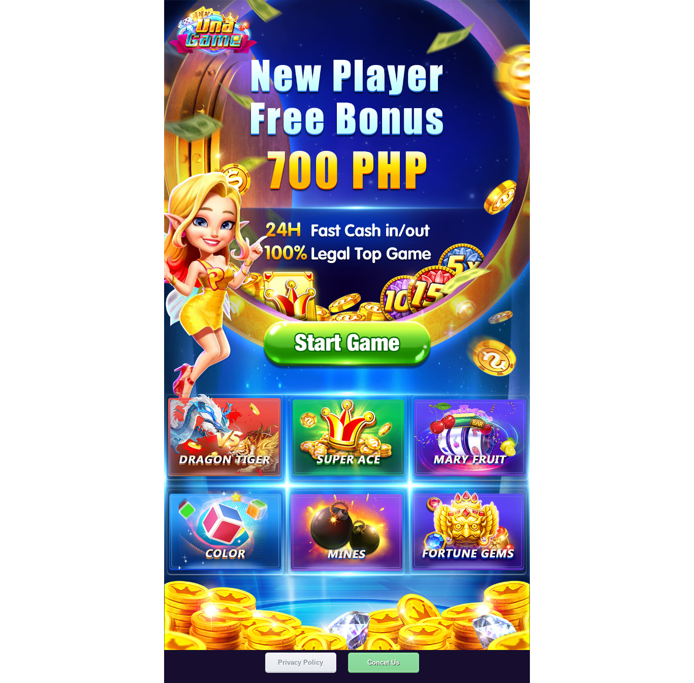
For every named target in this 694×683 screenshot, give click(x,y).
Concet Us (383, 662)
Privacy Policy (300, 662)
